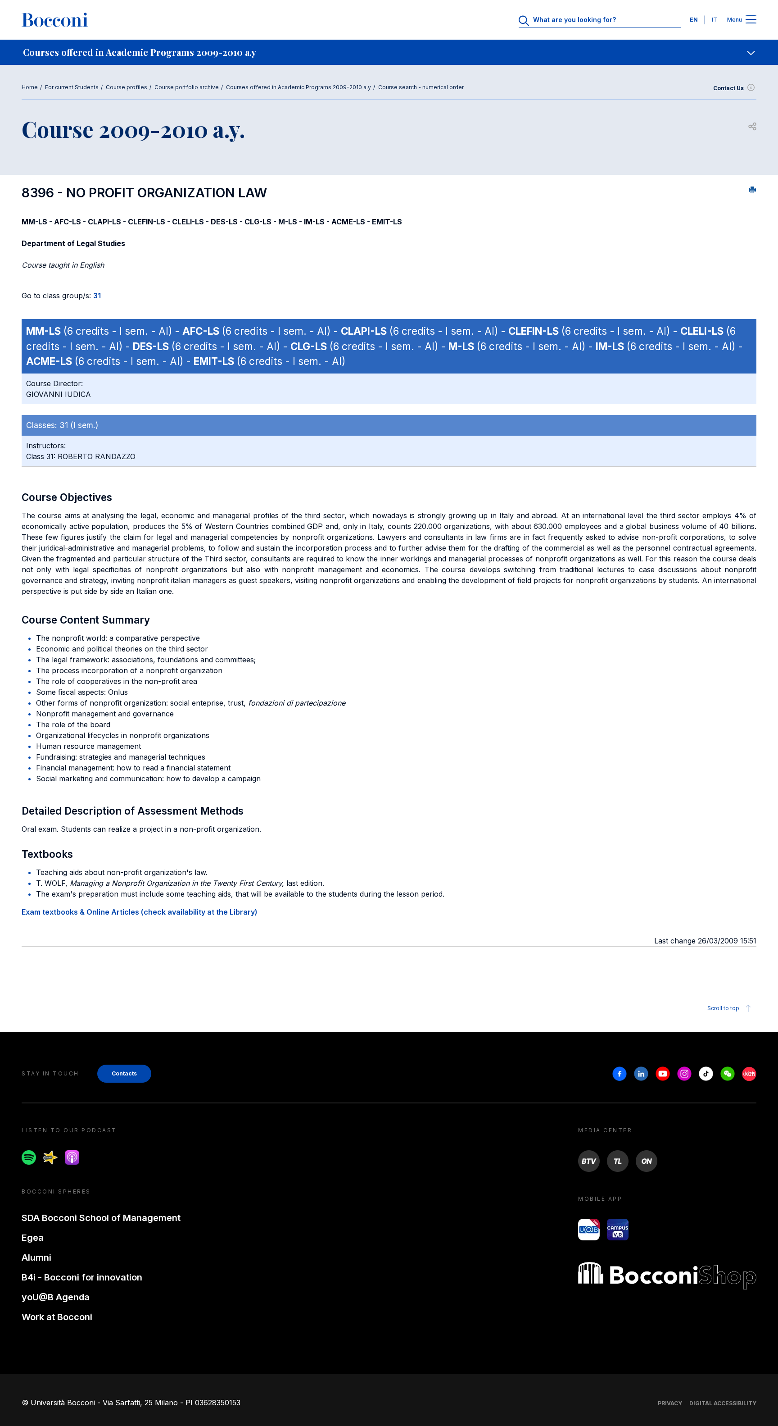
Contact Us (728, 88)
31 (97, 295)
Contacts (124, 1073)
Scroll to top (723, 1008)
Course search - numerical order (421, 87)
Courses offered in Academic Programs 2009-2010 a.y (298, 87)
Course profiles (126, 87)
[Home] (55, 20)
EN (694, 19)
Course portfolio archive (186, 87)
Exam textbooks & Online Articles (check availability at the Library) (140, 911)
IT (714, 19)
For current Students (72, 87)
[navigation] (389, 52)
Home (30, 87)
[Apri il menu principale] (751, 20)
